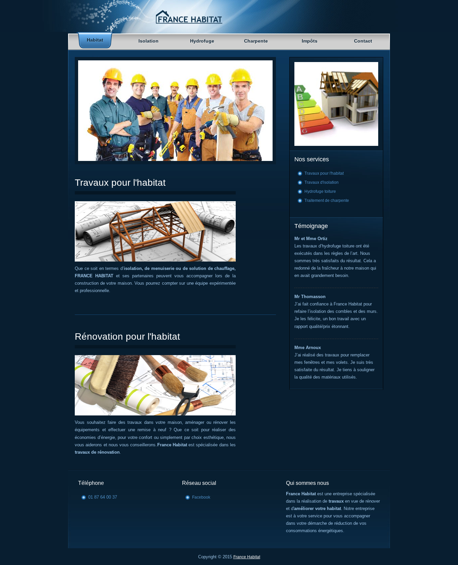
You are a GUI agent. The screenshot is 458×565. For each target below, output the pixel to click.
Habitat (95, 40)
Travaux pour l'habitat (324, 173)
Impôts (310, 41)
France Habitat (246, 557)
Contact (363, 41)
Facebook (201, 497)
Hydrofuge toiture (320, 191)
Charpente (256, 41)
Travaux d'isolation (321, 182)
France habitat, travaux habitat (188, 17)
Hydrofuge (202, 41)
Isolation (148, 41)
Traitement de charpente (326, 200)
